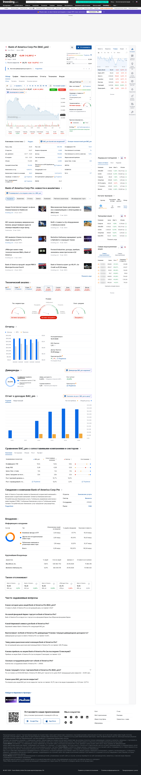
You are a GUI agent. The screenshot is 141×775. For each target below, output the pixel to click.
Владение (22, 81)
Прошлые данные (32, 81)
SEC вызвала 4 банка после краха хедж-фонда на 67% (18, 238)
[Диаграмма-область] (11, 86)
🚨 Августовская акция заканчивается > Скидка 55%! (92, 2)
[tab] (7, 289)
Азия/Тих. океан (88, 8)
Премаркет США (40, 8)
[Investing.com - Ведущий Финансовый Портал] (10, 2)
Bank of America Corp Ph (49, 583)
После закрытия (13, 62)
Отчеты (43, 76)
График (15, 76)
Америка (67, 8)
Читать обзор (125, 206)
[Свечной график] (7, 86)
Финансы (88, 498)
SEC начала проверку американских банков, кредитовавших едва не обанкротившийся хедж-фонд (19, 224)
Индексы (108, 49)
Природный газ (102, 88)
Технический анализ (17, 282)
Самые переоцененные (120, 254)
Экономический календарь (82, 5)
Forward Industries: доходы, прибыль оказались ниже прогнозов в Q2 (65, 251)
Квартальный (18, 400)
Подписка (86, 55)
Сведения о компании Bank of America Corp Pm (32, 489)
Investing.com (9, 212)
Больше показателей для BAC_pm (80, 141)
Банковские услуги (85, 494)
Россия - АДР (59, 8)
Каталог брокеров (105, 196)
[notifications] (133, 2)
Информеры (99, 723)
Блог (96, 711)
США (90, 506)
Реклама (119, 715)
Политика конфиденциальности (110, 770)
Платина (100, 82)
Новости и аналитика (29, 76)
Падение (118, 163)
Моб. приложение (101, 715)
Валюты (100, 49)
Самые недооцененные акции (107, 248)
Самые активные (103, 163)
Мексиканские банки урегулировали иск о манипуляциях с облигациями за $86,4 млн (66, 209)
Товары (115, 49)
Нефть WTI (101, 73)
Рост (112, 163)
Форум (61, 76)
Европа (73, 8)
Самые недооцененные (104, 254)
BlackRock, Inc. (11, 564)
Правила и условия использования (88, 770)
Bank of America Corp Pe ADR (32, 583)
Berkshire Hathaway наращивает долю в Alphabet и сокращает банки (66, 238)
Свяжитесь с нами (123, 719)
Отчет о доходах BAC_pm (20, 396)
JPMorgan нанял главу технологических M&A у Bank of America (18, 252)
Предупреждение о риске (130, 770)
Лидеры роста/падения (107, 158)
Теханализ (52, 76)
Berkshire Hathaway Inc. (14, 568)
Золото (100, 76)
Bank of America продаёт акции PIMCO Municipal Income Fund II (20, 266)
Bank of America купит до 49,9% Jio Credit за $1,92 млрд (65, 266)
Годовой (8, 400)
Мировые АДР (50, 8)
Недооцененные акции (120, 8)
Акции (6, 8)
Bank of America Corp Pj (84, 583)
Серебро (100, 79)
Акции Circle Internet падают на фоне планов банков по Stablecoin (20, 208)
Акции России (23, 8)
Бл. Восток (79, 8)
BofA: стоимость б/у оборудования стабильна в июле (65, 223)
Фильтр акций (97, 5)
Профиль (14, 81)
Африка (96, 8)
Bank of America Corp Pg (14, 583)
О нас (118, 711)
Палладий (101, 85)
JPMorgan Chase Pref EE (66, 583)
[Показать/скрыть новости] (50, 86)
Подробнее (38, 68)
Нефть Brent (101, 70)
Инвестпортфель (100, 719)
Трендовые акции (105, 216)
